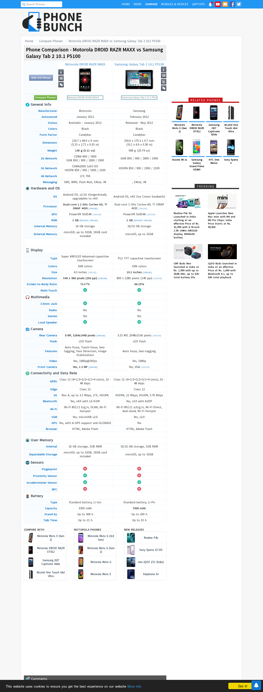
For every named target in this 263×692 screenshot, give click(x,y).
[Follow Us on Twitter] (238, 5)
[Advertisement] (172, 22)
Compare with (34, 529)
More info (134, 686)
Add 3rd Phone (41, 77)
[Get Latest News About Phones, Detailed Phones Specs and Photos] (32, 22)
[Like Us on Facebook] (232, 5)
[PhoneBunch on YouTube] (217, 5)
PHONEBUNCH (63, 22)
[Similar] (93, 208)
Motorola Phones (87, 529)
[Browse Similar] (89, 220)
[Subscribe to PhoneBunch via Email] (225, 5)
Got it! (242, 686)
